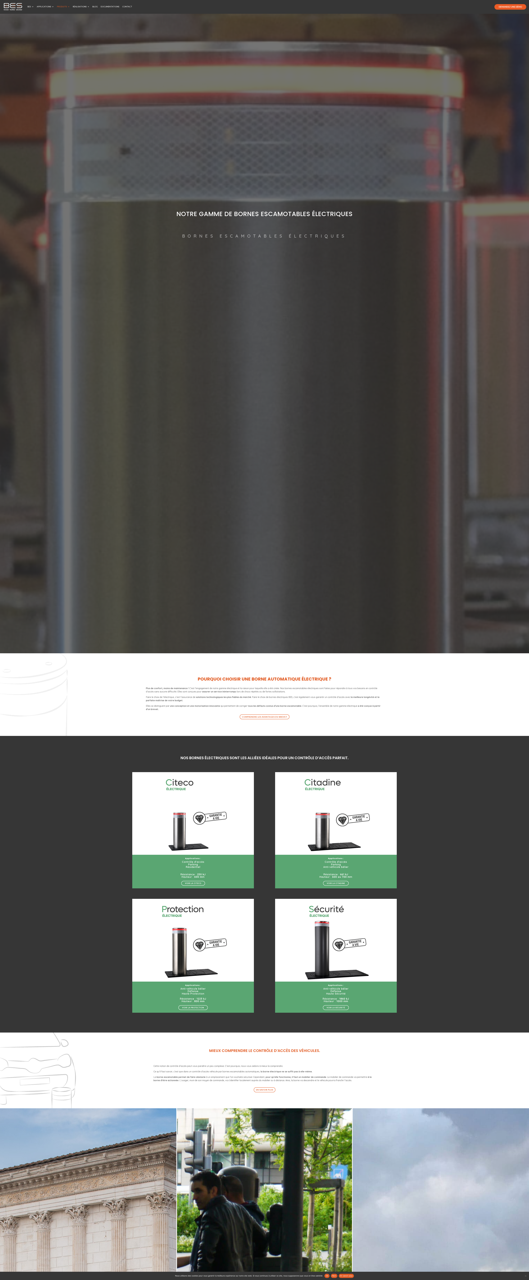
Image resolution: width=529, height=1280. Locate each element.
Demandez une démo (510, 7)
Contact (127, 6)
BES (29, 6)
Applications (44, 6)
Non (334, 1276)
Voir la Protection (193, 1008)
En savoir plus (264, 1090)
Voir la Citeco (193, 883)
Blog (95, 6)
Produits (62, 6)
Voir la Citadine (336, 883)
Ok (327, 1276)
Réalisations (80, 6)
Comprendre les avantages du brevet (264, 717)
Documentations (110, 6)
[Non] (525, 1275)
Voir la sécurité (336, 1008)
